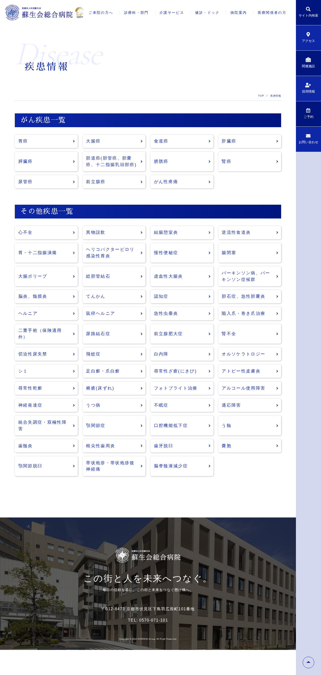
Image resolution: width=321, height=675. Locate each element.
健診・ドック (207, 13)
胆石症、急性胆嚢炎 (243, 296)
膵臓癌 (25, 161)
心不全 (25, 232)
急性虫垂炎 (166, 313)
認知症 (161, 296)
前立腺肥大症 (168, 333)
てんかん (95, 296)
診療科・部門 (136, 13)
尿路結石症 (98, 333)
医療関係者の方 (272, 13)
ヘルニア (28, 313)
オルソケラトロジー (243, 354)
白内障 (161, 354)
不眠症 (161, 405)
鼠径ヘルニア (100, 313)
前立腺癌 (95, 181)
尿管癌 (25, 181)
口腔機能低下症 (171, 425)
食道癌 (161, 141)
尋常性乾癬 (30, 388)
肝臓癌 (229, 141)
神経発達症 (30, 405)
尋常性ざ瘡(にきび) (175, 371)
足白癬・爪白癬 (103, 371)
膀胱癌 (161, 161)
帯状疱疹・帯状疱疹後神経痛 (110, 466)
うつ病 (93, 405)
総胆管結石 (98, 276)
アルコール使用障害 (243, 388)
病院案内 (238, 13)
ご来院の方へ (101, 13)
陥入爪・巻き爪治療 (243, 313)
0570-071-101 (153, 620)
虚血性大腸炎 (168, 276)
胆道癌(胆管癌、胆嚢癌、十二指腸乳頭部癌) (111, 161)
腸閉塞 (229, 252)
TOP (261, 95)
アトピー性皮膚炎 (241, 371)
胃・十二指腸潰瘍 (37, 252)
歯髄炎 (25, 445)
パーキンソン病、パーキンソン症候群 (246, 276)
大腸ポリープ (32, 276)
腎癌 (226, 161)
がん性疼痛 (166, 181)
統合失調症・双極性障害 (42, 425)
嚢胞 (226, 445)
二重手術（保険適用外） (40, 333)
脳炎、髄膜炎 (32, 296)
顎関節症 (95, 425)
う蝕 (226, 425)
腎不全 (229, 333)
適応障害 (231, 405)
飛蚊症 (93, 354)
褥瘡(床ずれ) (100, 388)
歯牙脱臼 (163, 445)
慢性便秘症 (166, 252)
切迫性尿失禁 (32, 354)
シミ (23, 371)
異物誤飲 (95, 232)
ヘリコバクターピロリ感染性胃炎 (110, 252)
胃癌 (23, 141)
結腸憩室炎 (166, 232)
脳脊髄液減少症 (171, 466)
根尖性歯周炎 (100, 445)
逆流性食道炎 (236, 232)
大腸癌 (93, 141)
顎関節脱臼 (30, 466)
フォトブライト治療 (176, 388)
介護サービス (171, 13)
